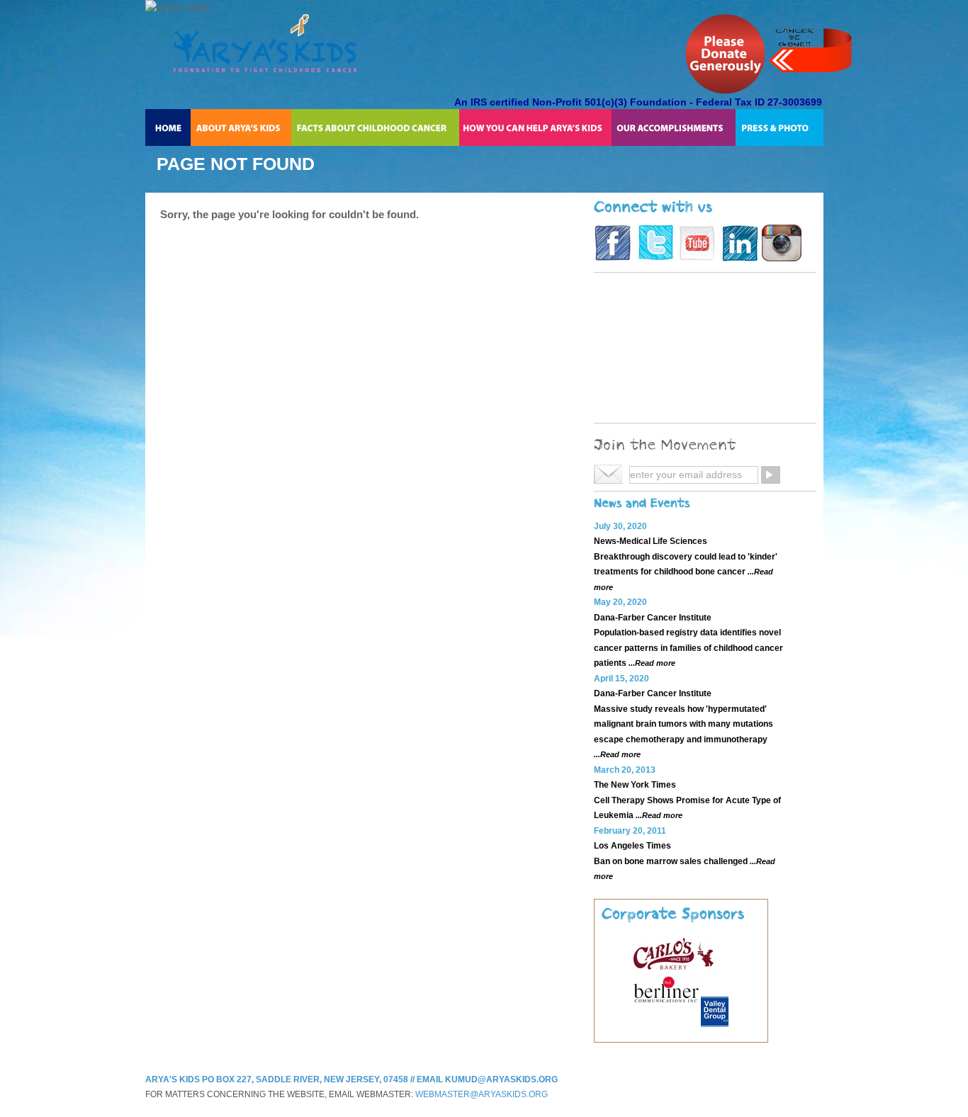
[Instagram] (781, 257)
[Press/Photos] (779, 127)
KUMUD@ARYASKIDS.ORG (501, 1079)
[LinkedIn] (739, 257)
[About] (241, 127)
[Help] (535, 127)
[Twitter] (655, 257)
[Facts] (375, 127)
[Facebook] (614, 257)
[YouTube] (697, 257)
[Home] (168, 127)
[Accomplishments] (673, 127)
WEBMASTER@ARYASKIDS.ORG (481, 1094)
